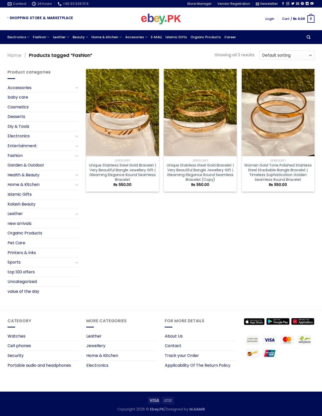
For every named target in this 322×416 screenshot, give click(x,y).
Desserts (16, 116)
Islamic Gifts (176, 37)
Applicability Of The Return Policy (197, 365)
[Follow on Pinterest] (302, 4)
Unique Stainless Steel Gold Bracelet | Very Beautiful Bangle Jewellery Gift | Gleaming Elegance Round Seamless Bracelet (122, 172)
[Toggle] (77, 88)
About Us (174, 336)
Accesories (134, 37)
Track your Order (182, 355)
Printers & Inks (22, 253)
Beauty (79, 37)
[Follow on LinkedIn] (307, 4)
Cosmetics (18, 107)
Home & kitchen (105, 37)
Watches (16, 336)
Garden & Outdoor (26, 165)
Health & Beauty (23, 175)
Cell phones (19, 346)
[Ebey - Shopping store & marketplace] (161, 19)
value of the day (23, 291)
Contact (173, 346)
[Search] (308, 37)
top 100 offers (21, 272)
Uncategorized (22, 281)
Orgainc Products (206, 37)
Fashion (39, 37)
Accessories (19, 88)
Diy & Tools (18, 126)
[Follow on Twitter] (292, 4)
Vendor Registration (233, 4)
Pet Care (16, 243)
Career (230, 37)
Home (14, 55)
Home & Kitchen (23, 184)
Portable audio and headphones (39, 365)
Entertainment (22, 146)
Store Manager (199, 4)
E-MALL (156, 37)
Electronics (17, 37)
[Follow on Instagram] (287, 4)
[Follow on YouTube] (311, 4)
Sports (14, 262)
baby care (18, 97)
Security (16, 355)
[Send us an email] (297, 4)
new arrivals (19, 223)
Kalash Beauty (21, 204)
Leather (59, 37)
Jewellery (95, 346)
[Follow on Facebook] (283, 4)
